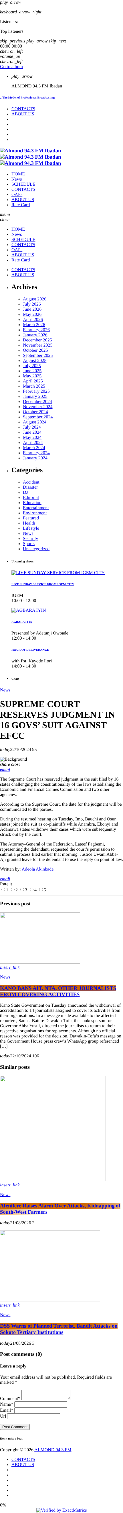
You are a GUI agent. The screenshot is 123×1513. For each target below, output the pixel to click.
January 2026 (35, 335)
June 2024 (32, 432)
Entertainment (36, 507)
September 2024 (38, 417)
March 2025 (34, 386)
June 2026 (32, 309)
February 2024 (36, 453)
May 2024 (32, 437)
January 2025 (35, 396)
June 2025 (32, 370)
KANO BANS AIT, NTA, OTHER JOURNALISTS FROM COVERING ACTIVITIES (58, 991)
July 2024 (32, 427)
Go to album (11, 66)
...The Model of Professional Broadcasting (27, 97)
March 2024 (34, 447)
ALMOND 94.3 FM (52, 1450)
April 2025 (33, 381)
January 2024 (35, 458)
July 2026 (32, 304)
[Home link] (30, 157)
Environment (35, 513)
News (28, 533)
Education (32, 502)
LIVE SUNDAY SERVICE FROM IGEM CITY (42, 584)
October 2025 (35, 350)
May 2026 (32, 314)
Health (29, 523)
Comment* (10, 1398)
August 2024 (34, 422)
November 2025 (38, 345)
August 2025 (34, 360)
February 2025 (36, 391)
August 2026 (34, 299)
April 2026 (33, 319)
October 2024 (35, 412)
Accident (31, 482)
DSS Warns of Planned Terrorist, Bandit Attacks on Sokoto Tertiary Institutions (59, 1329)
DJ (25, 492)
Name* (6, 1404)
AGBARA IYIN (21, 622)
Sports (29, 543)
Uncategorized (36, 548)
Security (30, 538)
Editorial (31, 497)
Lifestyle (31, 528)
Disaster (30, 487)
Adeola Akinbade (38, 869)
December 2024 (37, 401)
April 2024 (33, 442)
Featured (31, 518)
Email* (6, 1410)
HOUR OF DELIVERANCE (30, 650)
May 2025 (32, 376)
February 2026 (36, 329)
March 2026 (34, 324)
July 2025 (32, 365)
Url (3, 1416)
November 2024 (38, 406)
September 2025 (38, 355)
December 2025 (37, 340)
